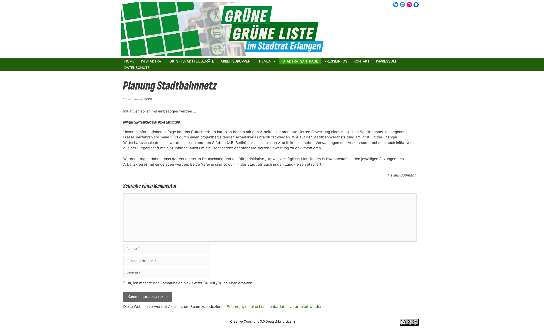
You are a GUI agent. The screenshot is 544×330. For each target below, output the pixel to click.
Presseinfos (335, 61)
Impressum (386, 61)
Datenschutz (137, 67)
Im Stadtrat (152, 61)
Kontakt (362, 61)
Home (129, 61)
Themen (264, 61)
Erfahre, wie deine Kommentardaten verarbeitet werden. (275, 306)
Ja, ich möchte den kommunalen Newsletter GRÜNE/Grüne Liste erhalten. (189, 283)
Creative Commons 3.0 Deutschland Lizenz (262, 321)
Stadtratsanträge (300, 61)
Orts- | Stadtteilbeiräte (191, 61)
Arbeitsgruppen (236, 61)
